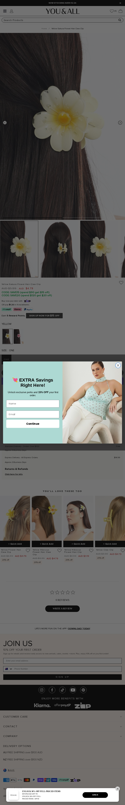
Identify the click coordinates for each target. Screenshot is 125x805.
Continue (32, 423)
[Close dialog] (118, 365)
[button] (117, 789)
